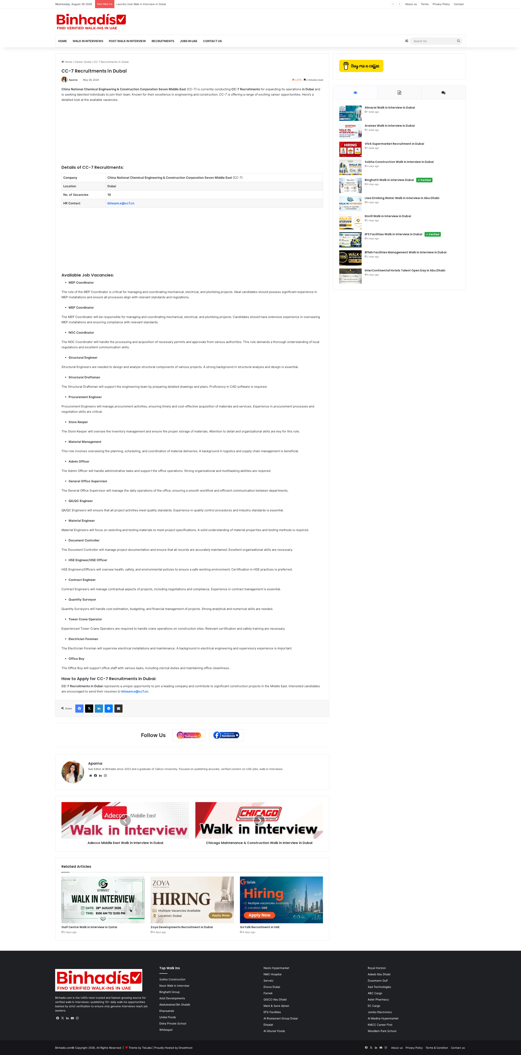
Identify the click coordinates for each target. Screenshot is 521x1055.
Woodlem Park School (382, 1031)
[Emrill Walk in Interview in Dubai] (350, 221)
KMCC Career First (380, 1024)
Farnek (268, 993)
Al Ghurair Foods (274, 1031)
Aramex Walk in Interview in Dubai (390, 126)
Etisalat (268, 1024)
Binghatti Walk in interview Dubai (398, 180)
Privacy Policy (441, 4)
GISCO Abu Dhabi (275, 999)
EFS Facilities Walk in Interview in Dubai (402, 234)
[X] (62, 1018)
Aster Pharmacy (378, 999)
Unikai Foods (167, 1017)
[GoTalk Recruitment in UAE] (281, 899)
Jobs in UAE (188, 41)
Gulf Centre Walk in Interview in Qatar (89, 927)
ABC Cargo (375, 993)
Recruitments (163, 41)
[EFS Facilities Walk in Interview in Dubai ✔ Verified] (350, 239)
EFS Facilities (272, 1012)
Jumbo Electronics (380, 1012)
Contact (459, 4)
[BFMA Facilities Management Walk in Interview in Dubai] (350, 258)
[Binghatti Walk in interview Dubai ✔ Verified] (350, 185)
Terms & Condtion (437, 1047)
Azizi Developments (172, 998)
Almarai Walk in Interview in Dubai (390, 108)
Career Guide (82, 61)
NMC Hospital (272, 974)
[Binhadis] (90, 21)
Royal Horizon (377, 968)
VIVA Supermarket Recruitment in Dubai (394, 144)
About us (411, 4)
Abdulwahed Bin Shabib (174, 1004)
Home (62, 41)
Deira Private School (172, 1023)
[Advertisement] (183, 136)
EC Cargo (374, 1005)
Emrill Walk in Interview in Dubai (388, 216)
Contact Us (212, 41)
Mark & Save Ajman (276, 1005)
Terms (425, 4)
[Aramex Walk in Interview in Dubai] (350, 131)
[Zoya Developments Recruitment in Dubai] (192, 899)
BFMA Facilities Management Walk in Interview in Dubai (406, 252)
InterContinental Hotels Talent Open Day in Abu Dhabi (405, 270)
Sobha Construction (172, 979)
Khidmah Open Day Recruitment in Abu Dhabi (153, 4)
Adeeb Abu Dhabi (379, 974)
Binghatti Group (169, 992)
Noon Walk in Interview (174, 985)
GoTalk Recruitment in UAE (259, 927)
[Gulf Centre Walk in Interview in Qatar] (102, 899)
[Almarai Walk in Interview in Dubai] (350, 113)
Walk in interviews (88, 41)
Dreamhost (186, 1047)
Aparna (73, 79)
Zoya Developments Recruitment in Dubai (182, 927)
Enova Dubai (272, 987)
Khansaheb (166, 1011)
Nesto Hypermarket (276, 968)
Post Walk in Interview (127, 41)
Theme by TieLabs (140, 1047)
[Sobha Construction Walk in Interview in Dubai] (350, 167)
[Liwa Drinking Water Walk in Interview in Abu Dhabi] (350, 203)
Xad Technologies (379, 987)
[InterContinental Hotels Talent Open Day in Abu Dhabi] (350, 276)
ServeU (268, 980)
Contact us (458, 1047)
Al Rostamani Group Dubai (281, 1018)
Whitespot (166, 1029)
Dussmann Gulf (378, 980)
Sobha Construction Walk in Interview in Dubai (399, 162)
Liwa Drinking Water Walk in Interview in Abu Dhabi (402, 198)
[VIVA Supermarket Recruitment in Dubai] (350, 149)
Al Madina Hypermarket (383, 1018)
